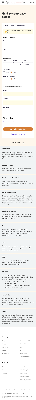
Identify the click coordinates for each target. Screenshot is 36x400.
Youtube (4, 373)
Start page (6, 107)
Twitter (4, 370)
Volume (5, 98)
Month (15, 60)
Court (4, 49)
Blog (3, 341)
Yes (7, 72)
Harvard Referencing (25, 356)
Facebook (4, 367)
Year (25, 60)
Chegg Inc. (5, 344)
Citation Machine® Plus (25, 341)
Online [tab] (12, 25)
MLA (21, 350)
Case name (6, 41)
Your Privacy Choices (25, 376)
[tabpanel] (18, 77)
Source (5, 90)
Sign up (25, 2)
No (15, 72)
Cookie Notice (23, 373)
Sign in (32, 2)
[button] (18, 64)
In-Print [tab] (5, 25)
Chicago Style (23, 353)
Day (4, 60)
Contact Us (5, 347)
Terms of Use (23, 367)
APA (21, 347)
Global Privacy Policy (25, 370)
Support (4, 350)
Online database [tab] (20, 25)
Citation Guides (24, 344)
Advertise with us (6, 353)
